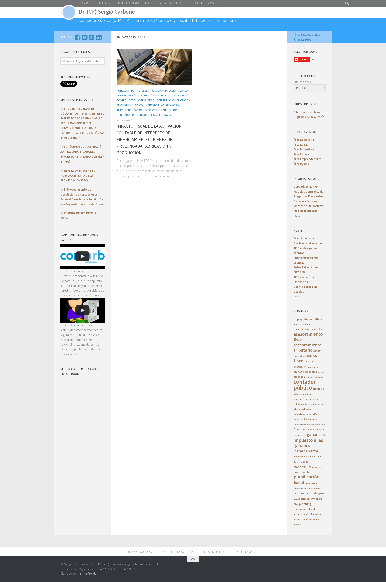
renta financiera (313, 488)
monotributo (303, 467)
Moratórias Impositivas (309, 206)
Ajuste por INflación (164, 90)
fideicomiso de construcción (309, 424)
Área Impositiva (304, 149)
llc (306, 462)
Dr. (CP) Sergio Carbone (107, 11)
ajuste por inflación (312, 319)
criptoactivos (301, 398)
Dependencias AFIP (306, 186)
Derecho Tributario (142, 100)
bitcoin (321, 371)
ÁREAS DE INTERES (172, 3)
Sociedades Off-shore (310, 498)
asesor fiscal (306, 358)
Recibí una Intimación (308, 243)
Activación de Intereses (132, 90)
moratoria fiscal (304, 472)
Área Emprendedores (307, 159)
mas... (297, 215)
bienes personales (305, 372)
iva (302, 461)
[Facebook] (77, 38)
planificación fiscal (306, 479)
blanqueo (299, 377)
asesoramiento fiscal (308, 336)
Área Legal (301, 144)
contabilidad (316, 376)
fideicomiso (310, 419)
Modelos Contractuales (309, 191)
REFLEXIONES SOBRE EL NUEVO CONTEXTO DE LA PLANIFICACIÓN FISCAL (77, 175)
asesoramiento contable (308, 329)
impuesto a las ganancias (308, 442)
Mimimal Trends (87, 573)
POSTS (298, 230)
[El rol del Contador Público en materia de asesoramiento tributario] (82, 310)
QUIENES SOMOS (206, 3)
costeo (122, 100)
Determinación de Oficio (172, 100)
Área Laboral (302, 154)
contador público (305, 384)
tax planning (302, 504)
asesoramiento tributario (308, 347)
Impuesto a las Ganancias (162, 105)
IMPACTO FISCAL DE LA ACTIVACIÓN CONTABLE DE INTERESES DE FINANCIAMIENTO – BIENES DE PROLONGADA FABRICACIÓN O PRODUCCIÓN (149, 139)
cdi (307, 376)
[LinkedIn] (98, 38)
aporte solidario (302, 324)
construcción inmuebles (151, 95)
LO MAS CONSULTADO (93, 3)
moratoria (317, 467)
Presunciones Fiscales (147, 115)
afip (296, 319)
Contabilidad (178, 95)
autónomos (312, 367)
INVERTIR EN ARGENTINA (133, 3)
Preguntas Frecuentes (308, 196)
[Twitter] (84, 38)
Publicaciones (302, 82)
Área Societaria (304, 140)
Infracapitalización (130, 110)
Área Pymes (301, 164)
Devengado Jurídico (130, 105)
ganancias (316, 434)
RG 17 (167, 115)
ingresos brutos (306, 451)
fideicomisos (301, 429)
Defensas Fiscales (305, 201)
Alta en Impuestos (305, 211)
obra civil (151, 110)
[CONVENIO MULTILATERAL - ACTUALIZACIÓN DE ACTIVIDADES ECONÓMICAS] (82, 256)
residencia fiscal (305, 493)
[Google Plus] (91, 38)
